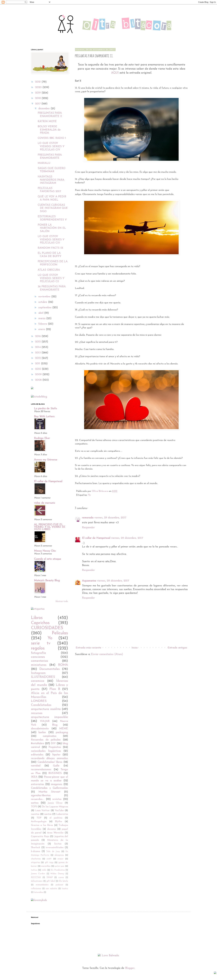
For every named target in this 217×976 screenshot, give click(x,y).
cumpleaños (49, 736)
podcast (59, 885)
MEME (63, 728)
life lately (63, 881)
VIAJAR (45, 721)
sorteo (35, 803)
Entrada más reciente (88, 648)
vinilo (44, 870)
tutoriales (38, 892)
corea (61, 877)
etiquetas (35, 862)
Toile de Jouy (53, 851)
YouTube (59, 810)
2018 (38, 98)
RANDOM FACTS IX (50, 248)
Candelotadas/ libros (49, 762)
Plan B (54, 689)
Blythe (58, 821)
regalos (38, 648)
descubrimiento (40, 728)
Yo (89, 495)
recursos (36, 713)
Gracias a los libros (42, 825)
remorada (87, 517)
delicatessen (37, 881)
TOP (39, 818)
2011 (38, 363)
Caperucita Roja (40, 836)
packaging (62, 732)
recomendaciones (41, 769)
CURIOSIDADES (47, 628)
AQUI (115, 72)
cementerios (39, 660)
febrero (43, 324)
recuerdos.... (37, 799)
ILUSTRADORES (43, 677)
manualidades (42, 885)
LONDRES (38, 701)
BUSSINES (55, 773)
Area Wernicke (55, 833)
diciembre (44, 108)
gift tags (49, 862)
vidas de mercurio (44, 503)
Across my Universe (45, 460)
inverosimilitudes (54, 847)
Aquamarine (89, 581)
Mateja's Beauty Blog (47, 580)
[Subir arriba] (215, 973)
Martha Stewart (49, 792)
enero (42, 329)
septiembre (45, 307)
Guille (56, 766)
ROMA (63, 664)
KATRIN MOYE (47, 121)
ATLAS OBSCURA (49, 270)
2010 (38, 369)
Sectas (57, 844)
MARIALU (44, 163)
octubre (43, 302)
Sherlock (35, 847)
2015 (38, 342)
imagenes (56, 784)
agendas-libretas (41, 795)
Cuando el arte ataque (47, 559)
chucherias (36, 859)
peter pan (59, 866)
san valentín (51, 889)
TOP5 (34, 807)
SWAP (50, 877)
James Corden (38, 874)
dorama (51, 829)
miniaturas (38, 664)
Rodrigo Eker (42, 438)
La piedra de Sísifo (45, 408)
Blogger (129, 968)
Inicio (135, 648)
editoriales (37, 754)
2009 (39, 374)
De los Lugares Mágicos (55, 807)
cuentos (35, 814)
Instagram (38, 673)
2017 (38, 103)
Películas (60, 633)
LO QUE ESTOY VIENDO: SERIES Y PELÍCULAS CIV (51, 146)
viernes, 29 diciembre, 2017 (110, 517)
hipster (56, 754)
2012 (38, 358)
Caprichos (40, 623)
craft (49, 859)
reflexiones (36, 889)
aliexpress (59, 855)
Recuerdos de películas (46, 740)
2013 (38, 352)
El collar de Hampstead (96, 538)
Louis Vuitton (42, 810)
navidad (35, 766)
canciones (38, 656)
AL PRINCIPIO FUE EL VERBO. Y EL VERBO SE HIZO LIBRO (49, 527)
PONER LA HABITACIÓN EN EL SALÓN (52, 228)
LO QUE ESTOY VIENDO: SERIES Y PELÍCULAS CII (51, 278)
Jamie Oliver (55, 803)
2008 (39, 380)
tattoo (34, 870)
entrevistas (37, 784)
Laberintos (62, 814)
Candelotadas (41, 705)
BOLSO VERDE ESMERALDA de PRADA (49, 129)
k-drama (35, 851)
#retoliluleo (37, 743)
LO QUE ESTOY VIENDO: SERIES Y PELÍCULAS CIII (51, 239)
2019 (38, 93)
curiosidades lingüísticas (46, 751)
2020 (39, 87)
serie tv (40, 643)
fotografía (38, 653)
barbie (42, 732)
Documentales (49, 669)
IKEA (34, 777)
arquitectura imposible (49, 717)
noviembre (44, 296)
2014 (38, 347)
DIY (53, 743)
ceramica (37, 681)
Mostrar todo (62, 601)
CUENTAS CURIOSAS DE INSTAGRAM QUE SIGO (53, 208)
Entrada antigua (177, 648)
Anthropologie (38, 821)
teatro (65, 889)
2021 (38, 82)
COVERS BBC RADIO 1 (52, 138)
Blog (54, 725)
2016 (38, 336)
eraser (60, 859)
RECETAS (36, 877)
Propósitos (55, 747)
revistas (57, 799)
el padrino (55, 818)
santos (47, 814)
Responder (88, 527)
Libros (37, 618)
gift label (50, 881)
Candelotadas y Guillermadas (49, 788)
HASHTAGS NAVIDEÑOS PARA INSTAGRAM (51, 179)
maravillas (45, 866)
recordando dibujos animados (49, 758)
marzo (42, 318)
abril (41, 313)
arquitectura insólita (46, 709)
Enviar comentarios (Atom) (107, 654)
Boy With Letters (44, 416)
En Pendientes (58, 870)
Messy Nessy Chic (45, 551)
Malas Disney (57, 874)
